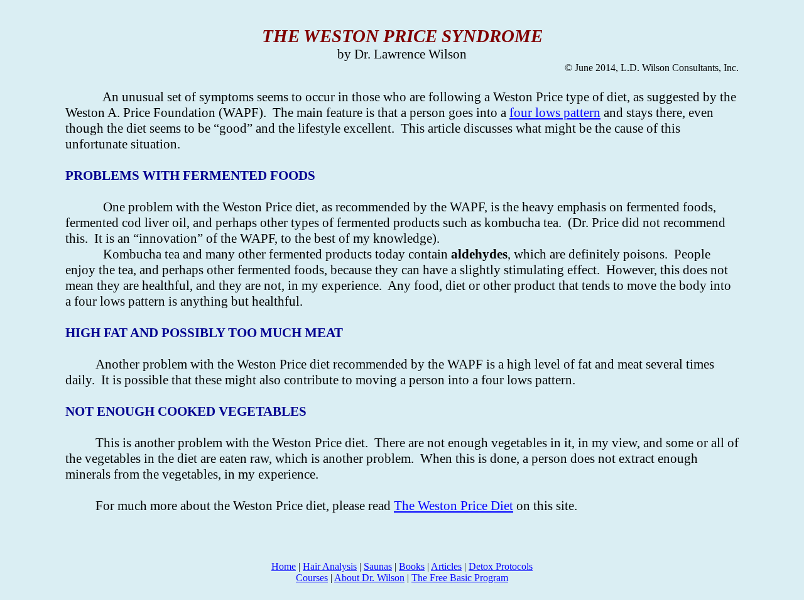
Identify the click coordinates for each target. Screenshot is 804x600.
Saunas (378, 566)
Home (283, 566)
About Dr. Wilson (369, 577)
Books (412, 566)
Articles (446, 566)
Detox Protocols (501, 566)
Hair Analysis (330, 566)
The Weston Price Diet (453, 505)
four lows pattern (554, 112)
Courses (312, 577)
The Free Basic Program (459, 577)
